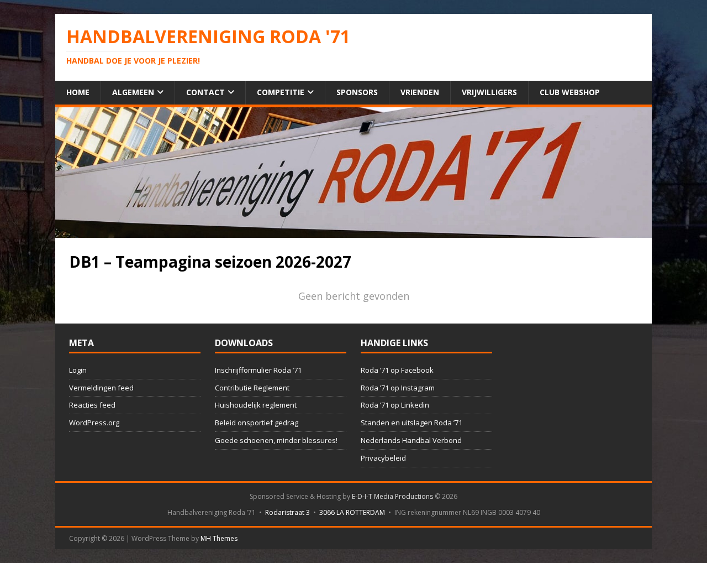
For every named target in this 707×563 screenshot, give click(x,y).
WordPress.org (94, 423)
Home (77, 92)
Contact (205, 92)
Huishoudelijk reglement (256, 405)
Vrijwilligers (489, 92)
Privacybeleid (383, 458)
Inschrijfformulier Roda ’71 (258, 370)
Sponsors (357, 92)
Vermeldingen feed (101, 388)
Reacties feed (92, 405)
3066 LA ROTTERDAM (352, 512)
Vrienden (419, 92)
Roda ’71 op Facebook (397, 370)
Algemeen (133, 92)
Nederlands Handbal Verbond (411, 440)
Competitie (280, 92)
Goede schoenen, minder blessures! (276, 440)
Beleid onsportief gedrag (256, 423)
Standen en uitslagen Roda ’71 (411, 423)
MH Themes (219, 538)
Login (78, 370)
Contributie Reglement (252, 388)
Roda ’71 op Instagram (398, 388)
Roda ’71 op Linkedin (395, 405)
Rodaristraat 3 (287, 512)
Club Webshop (570, 92)
